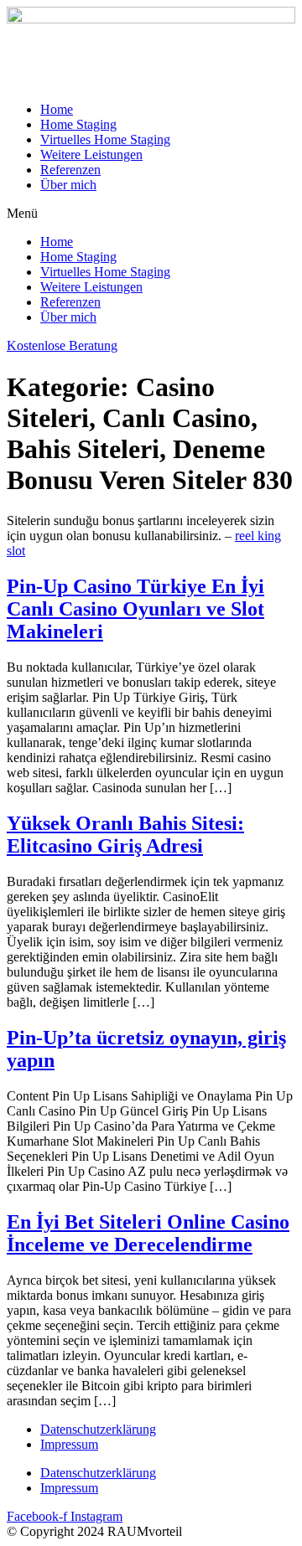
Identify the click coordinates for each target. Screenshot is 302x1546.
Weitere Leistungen (91, 154)
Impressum (69, 1444)
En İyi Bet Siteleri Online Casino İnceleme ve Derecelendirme (148, 1233)
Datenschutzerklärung (98, 1429)
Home (56, 109)
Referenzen (70, 169)
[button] (151, 213)
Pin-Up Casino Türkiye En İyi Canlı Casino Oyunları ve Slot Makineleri (135, 608)
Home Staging (78, 124)
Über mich (68, 185)
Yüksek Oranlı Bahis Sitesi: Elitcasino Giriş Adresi (125, 834)
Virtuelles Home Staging (105, 139)
